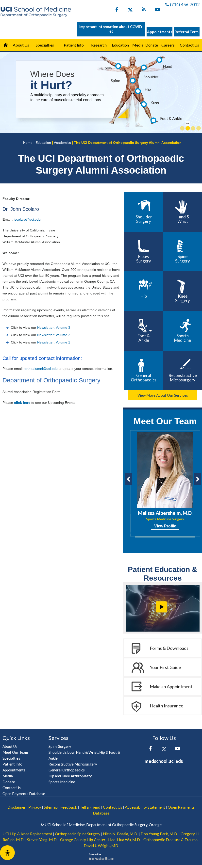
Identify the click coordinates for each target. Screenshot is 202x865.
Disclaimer (16, 807)
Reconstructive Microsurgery (182, 377)
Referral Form (187, 32)
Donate (151, 45)
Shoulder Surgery (143, 219)
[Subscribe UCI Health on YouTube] (177, 749)
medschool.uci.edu (164, 761)
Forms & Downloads (169, 648)
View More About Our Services (162, 395)
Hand (167, 66)
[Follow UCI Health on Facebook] (150, 749)
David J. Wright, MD (101, 845)
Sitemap (51, 807)
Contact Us (189, 45)
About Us (21, 45)
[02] (187, 128)
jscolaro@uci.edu (27, 219)
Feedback (68, 807)
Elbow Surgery (143, 258)
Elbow (106, 67)
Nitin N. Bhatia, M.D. (120, 833)
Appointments (159, 32)
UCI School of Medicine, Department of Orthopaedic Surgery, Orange (103, 824)
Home (6, 45)
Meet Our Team (165, 421)
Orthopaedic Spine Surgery (77, 833)
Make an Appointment (171, 686)
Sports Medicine (182, 338)
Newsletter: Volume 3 (53, 327)
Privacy (34, 807)
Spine (115, 80)
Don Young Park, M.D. (159, 833)
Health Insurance (166, 705)
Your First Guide (165, 667)
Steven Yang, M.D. (42, 839)
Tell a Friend (90, 807)
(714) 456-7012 (185, 4)
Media (137, 45)
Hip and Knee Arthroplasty (70, 776)
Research (99, 45)
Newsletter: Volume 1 (53, 342)
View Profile (165, 526)
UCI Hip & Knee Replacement (27, 833)
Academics (62, 143)
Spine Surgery (182, 258)
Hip (148, 89)
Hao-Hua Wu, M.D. (124, 839)
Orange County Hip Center (82, 839)
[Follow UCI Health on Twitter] (164, 749)
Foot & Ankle (171, 118)
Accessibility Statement (145, 807)
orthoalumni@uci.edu (41, 369)
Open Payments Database (23, 793)
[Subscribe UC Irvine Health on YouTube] (157, 10)
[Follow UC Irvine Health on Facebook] (116, 10)
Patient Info (12, 764)
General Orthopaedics (143, 377)
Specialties (45, 45)
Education (120, 45)
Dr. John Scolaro (20, 209)
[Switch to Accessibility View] (7, 852)
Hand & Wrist (182, 219)
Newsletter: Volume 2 (53, 335)
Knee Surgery (182, 298)
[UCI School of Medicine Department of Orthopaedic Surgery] (35, 11)
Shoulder (151, 76)
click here (22, 403)
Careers (168, 45)
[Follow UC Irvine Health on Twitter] (130, 10)
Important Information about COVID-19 (111, 29)
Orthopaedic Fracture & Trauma (170, 839)
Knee (155, 102)
